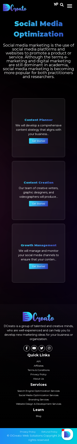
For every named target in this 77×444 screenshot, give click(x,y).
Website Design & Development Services (38, 403)
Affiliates (38, 365)
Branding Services (38, 399)
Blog (38, 416)
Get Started (38, 140)
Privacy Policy (38, 374)
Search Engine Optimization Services (38, 390)
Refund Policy (49, 431)
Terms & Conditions (39, 370)
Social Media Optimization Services (38, 395)
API (39, 361)
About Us (38, 378)
